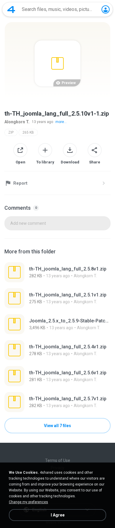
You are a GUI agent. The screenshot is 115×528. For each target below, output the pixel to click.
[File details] (57, 272)
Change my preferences (28, 502)
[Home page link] (11, 9)
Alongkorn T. (16, 121)
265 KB (28, 132)
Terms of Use (57, 460)
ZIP (11, 132)
